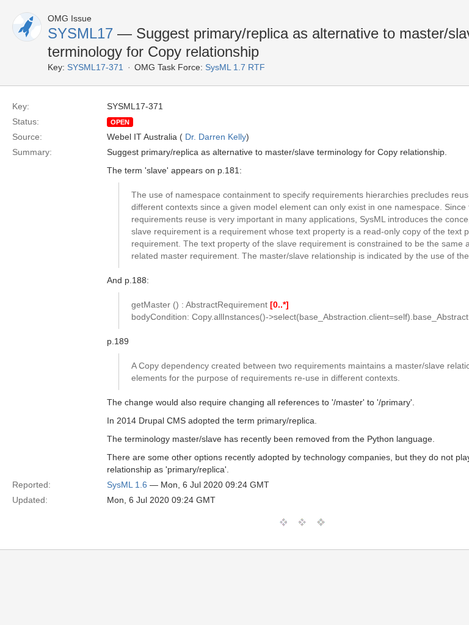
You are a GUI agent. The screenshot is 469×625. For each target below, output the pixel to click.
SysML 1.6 (127, 485)
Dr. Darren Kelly (215, 137)
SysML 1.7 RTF (235, 67)
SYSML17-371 (95, 67)
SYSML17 (80, 33)
